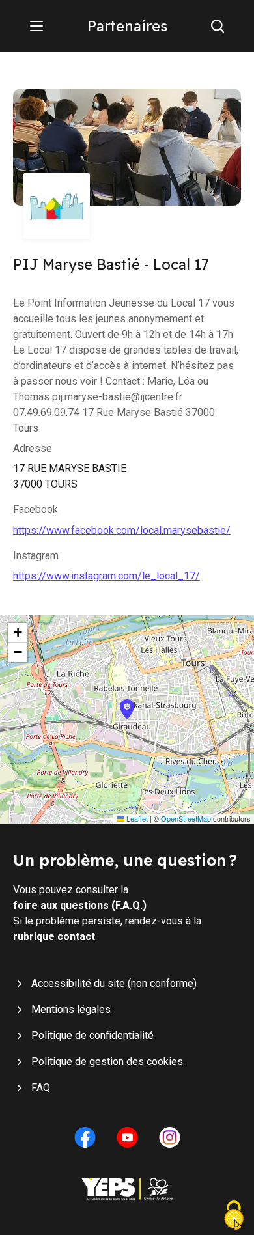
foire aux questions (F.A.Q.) (80, 905)
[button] (127, 719)
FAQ (40, 1087)
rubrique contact (54, 936)
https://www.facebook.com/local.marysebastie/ (122, 530)
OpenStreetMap (186, 819)
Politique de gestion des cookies (107, 1061)
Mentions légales (71, 1009)
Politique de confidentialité (92, 1035)
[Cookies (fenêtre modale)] (234, 1217)
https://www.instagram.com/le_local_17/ (106, 576)
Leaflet (136, 819)
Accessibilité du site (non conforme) (114, 983)
